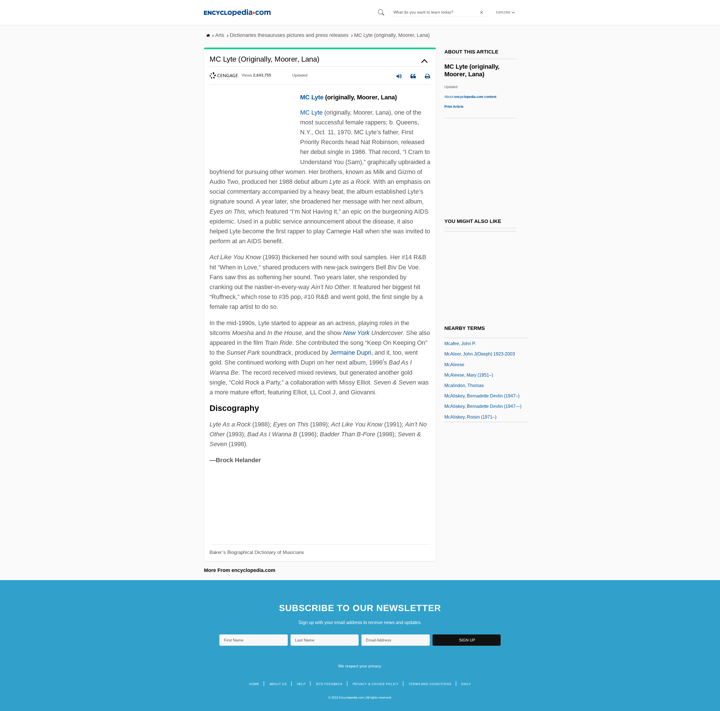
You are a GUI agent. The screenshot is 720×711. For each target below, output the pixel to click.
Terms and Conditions (430, 684)
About (470, 97)
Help (301, 684)
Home (254, 684)
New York (356, 332)
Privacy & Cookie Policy (376, 684)
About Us (278, 684)
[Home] (237, 12)
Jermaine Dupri (350, 352)
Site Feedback (329, 684)
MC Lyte (311, 97)
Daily (466, 684)
